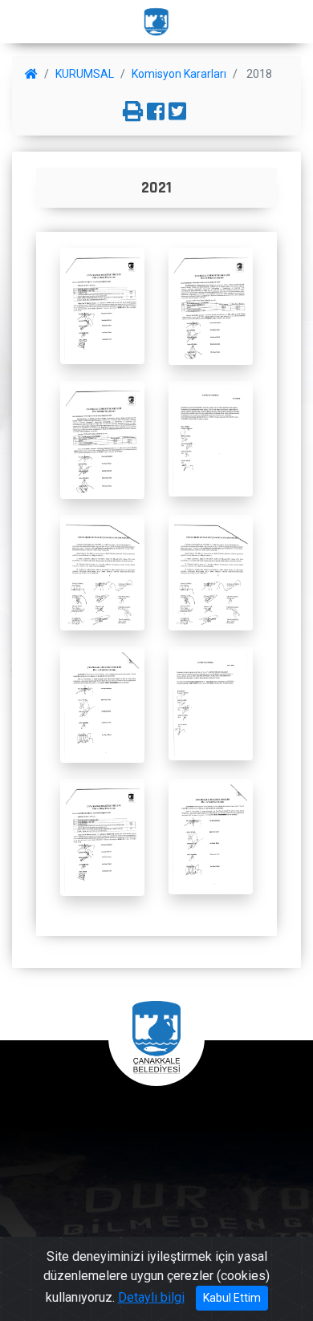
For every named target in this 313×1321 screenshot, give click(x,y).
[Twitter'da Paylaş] (177, 112)
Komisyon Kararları (179, 73)
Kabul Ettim (232, 1297)
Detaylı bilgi (151, 1297)
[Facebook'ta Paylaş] (156, 112)
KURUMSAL (84, 73)
